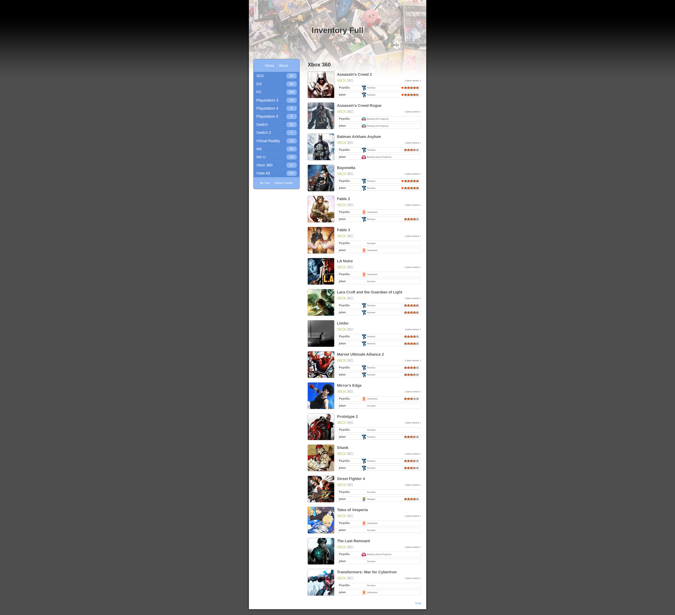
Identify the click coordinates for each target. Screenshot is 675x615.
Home (269, 65)
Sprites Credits (283, 183)
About (283, 65)
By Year (265, 183)
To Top (418, 603)
